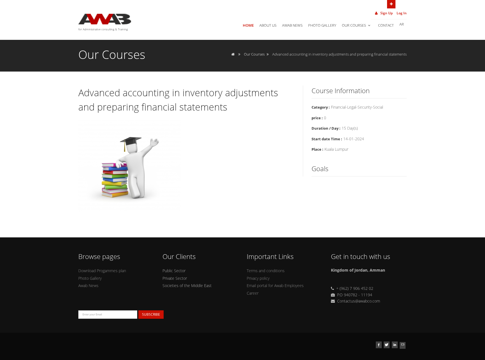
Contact (386, 25)
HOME (248, 25)
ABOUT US (267, 25)
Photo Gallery (322, 25)
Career (252, 293)
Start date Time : (327, 138)
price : (317, 117)
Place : (317, 149)
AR (401, 24)
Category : (321, 107)
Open (391, 4)
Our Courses (354, 25)
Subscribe (151, 314)
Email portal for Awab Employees (275, 285)
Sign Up (386, 13)
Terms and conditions (266, 270)
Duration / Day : (326, 128)
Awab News (292, 25)
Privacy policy (258, 278)
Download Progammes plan (102, 270)
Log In (402, 13)
